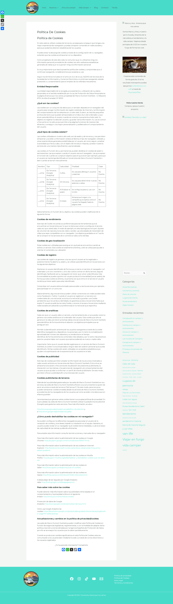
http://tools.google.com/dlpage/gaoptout (58, 482)
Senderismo (129, 413)
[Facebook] (63, 550)
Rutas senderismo (130, 301)
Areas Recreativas (130, 287)
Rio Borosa (134, 396)
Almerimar (126, 360)
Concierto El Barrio (136, 374)
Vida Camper (84, 8)
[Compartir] (2, 28)
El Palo (130, 377)
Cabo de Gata (129, 364)
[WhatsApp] (2, 16)
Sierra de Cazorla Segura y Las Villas (134, 427)
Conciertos (125, 377)
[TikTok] (87, 579)
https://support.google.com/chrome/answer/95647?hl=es (66, 441)
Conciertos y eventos (131, 291)
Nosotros (52, 8)
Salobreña (125, 410)
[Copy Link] (2, 24)
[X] (71, 550)
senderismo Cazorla (132, 421)
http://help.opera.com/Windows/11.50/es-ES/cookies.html (65, 475)
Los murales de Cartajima (132, 339)
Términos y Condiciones (123, 583)
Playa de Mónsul (127, 396)
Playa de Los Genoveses (131, 393)
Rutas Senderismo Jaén (134, 406)
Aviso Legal (118, 580)
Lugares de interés (130, 298)
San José (132, 410)
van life (128, 433)
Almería (134, 360)
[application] (57, 8)
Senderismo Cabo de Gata (129, 418)
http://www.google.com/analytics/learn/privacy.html (65, 504)
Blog (96, 8)
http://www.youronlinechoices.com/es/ (58, 497)
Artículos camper (69, 8)
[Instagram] (79, 579)
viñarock (125, 450)
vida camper (132, 445)
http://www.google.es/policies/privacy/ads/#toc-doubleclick (60, 409)
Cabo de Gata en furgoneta (129, 370)
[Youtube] (94, 579)
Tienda (114, 8)
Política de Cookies (121, 578)
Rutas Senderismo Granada (130, 403)
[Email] (101, 579)
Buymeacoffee (134, 92)
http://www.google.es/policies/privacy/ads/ (54, 412)
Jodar (134, 377)
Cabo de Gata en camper (129, 367)
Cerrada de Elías (127, 374)
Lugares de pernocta (129, 383)
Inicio (44, 8)
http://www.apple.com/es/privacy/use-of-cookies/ (61, 468)
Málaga (125, 389)
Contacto (105, 8)
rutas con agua (130, 399)
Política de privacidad (122, 576)
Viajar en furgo (133, 439)
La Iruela (139, 377)
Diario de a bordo (129, 294)
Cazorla (140, 370)
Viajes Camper (128, 305)
